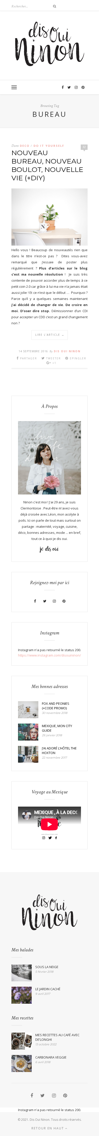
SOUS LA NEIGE (46, 967)
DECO (24, 146)
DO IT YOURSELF (49, 146)
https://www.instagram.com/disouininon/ (49, 655)
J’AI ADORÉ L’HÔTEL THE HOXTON (59, 750)
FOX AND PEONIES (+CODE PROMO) (55, 705)
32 (84, 147)
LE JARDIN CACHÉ (47, 989)
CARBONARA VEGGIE (51, 1057)
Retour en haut (48, 1128)
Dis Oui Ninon (67, 351)
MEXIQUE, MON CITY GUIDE (57, 728)
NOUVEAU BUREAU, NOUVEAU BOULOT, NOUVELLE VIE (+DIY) (47, 165)
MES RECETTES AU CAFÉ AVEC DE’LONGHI (57, 1037)
